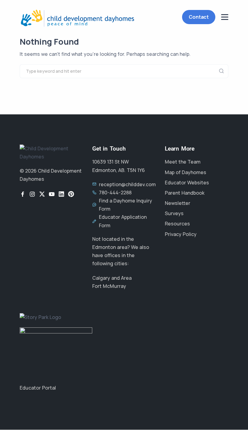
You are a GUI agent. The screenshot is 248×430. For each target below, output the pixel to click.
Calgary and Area (112, 278)
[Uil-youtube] (52, 194)
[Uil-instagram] (32, 194)
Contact (199, 17)
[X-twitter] (42, 194)
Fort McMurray (109, 286)
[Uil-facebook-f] (23, 194)
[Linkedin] (61, 194)
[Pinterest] (71, 194)
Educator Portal (38, 387)
